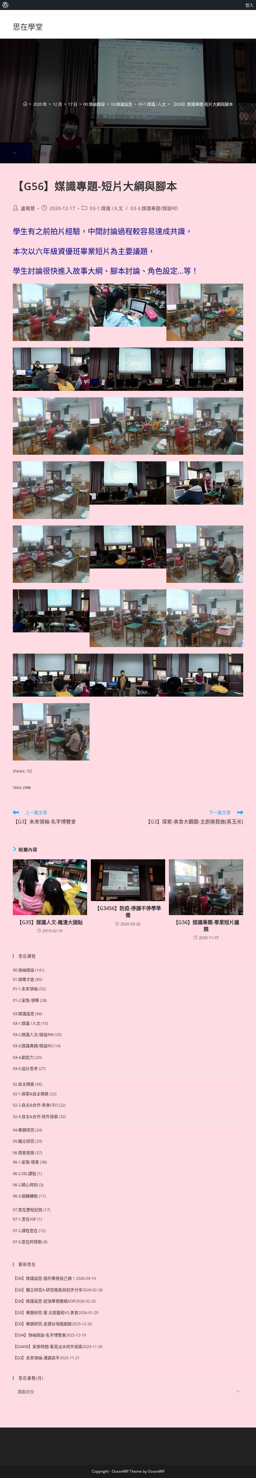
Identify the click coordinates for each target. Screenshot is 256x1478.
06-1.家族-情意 (26, 1162)
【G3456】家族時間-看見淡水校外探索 (47, 1346)
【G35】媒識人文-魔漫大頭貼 (50, 922)
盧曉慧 (28, 208)
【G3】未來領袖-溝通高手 (36, 1357)
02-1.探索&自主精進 (31, 1094)
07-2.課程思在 (25, 1230)
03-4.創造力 (23, 1057)
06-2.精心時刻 (25, 1185)
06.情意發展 (23, 1152)
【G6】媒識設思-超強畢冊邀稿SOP (44, 1301)
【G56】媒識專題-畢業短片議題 (206, 926)
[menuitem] (5, 5)
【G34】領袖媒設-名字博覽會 (39, 1335)
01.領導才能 (23, 979)
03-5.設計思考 (25, 1068)
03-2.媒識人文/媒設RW (33, 1034)
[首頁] (25, 104)
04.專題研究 (23, 1130)
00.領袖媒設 (23, 970)
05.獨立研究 (23, 1141)
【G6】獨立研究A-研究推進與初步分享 (47, 1290)
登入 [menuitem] (249, 4)
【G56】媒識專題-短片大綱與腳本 (202, 104)
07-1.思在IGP (24, 1219)
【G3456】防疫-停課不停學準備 (128, 912)
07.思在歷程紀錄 (27, 1209)
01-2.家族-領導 (26, 1000)
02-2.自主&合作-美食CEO (35, 1105)
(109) (27, 787)
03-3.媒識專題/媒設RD (154, 208)
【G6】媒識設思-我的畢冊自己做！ (44, 1278)
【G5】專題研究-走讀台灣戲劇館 (42, 1324)
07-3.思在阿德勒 (27, 1242)
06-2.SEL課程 (24, 1173)
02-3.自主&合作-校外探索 (35, 1116)
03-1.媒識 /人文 (106, 208)
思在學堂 (28, 27)
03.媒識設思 (23, 1013)
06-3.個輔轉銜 (25, 1196)
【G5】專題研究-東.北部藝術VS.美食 (45, 1312)
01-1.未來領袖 (25, 988)
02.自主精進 (23, 1084)
